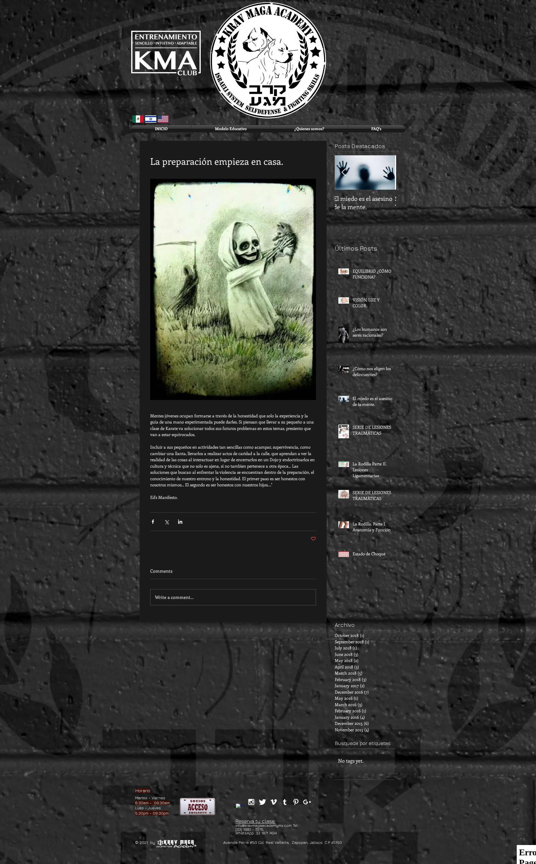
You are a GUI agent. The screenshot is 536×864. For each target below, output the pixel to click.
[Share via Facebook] (152, 521)
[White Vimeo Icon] (273, 802)
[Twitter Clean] (262, 802)
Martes (141, 797)
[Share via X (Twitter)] (166, 521)
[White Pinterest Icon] (296, 802)
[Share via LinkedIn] (180, 521)
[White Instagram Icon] (251, 802)
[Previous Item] (343, 172)
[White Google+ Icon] (307, 802)
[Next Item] (387, 172)
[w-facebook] (240, 808)
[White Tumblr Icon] (285, 802)
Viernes (158, 797)
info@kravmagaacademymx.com (263, 825)
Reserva (244, 821)
